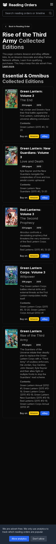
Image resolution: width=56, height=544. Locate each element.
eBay (45, 136)
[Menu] (52, 4)
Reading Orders (23, 5)
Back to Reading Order (19, 26)
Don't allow (38, 538)
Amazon (34, 136)
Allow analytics (19, 538)
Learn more (8, 66)
